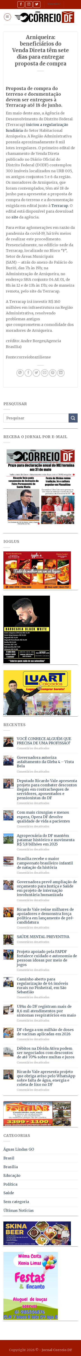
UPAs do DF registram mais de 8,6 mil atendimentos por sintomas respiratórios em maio (46, 1010)
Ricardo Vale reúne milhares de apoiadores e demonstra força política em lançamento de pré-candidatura (45, 916)
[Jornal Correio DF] (44, 16)
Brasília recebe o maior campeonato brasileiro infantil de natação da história (45, 863)
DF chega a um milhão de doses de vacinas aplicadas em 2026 (45, 1032)
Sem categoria (16, 1201)
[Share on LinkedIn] (61, 373)
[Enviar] (73, 417)
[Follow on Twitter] (36, 4)
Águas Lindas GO (18, 1149)
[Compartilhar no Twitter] (36, 373)
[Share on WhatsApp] (20, 373)
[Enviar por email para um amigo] (44, 373)
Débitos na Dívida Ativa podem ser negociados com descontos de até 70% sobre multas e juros (45, 1052)
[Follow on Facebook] (21, 4)
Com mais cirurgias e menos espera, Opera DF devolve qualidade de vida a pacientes (43, 816)
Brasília (10, 1167)
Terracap (59, 205)
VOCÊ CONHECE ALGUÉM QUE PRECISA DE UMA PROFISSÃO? (44, 741)
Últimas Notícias (18, 1210)
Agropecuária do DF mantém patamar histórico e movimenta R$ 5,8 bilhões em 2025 (45, 840)
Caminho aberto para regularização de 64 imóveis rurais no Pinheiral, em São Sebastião (42, 985)
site (15, 217)
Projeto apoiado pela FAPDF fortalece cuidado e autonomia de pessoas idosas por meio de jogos (47, 958)
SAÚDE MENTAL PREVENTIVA (43, 937)
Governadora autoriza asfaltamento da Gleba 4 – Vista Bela (45, 761)
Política (10, 1184)
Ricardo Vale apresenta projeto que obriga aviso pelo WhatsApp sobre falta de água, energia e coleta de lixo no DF (46, 1078)
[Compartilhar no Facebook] (28, 373)
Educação (11, 1175)
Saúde (8, 1193)
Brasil (8, 1158)
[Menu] (7, 17)
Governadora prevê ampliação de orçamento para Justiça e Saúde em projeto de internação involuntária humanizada (47, 888)
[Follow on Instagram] (28, 4)
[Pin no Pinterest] (52, 373)
